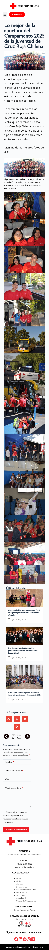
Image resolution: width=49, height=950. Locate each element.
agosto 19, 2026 (18, 620)
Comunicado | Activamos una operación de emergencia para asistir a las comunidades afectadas (24, 612)
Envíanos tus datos (24, 919)
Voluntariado (21, 895)
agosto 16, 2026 (18, 658)
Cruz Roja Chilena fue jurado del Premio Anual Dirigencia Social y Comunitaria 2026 (24, 693)
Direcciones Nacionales (26, 890)
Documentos (21, 887)
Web (7, 779)
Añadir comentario (14, 788)
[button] (5, 14)
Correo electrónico (14, 770)
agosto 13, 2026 (18, 699)
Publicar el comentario (16, 829)
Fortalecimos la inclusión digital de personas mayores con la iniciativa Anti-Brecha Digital (23, 650)
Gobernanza (21, 892)
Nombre (9, 762)
